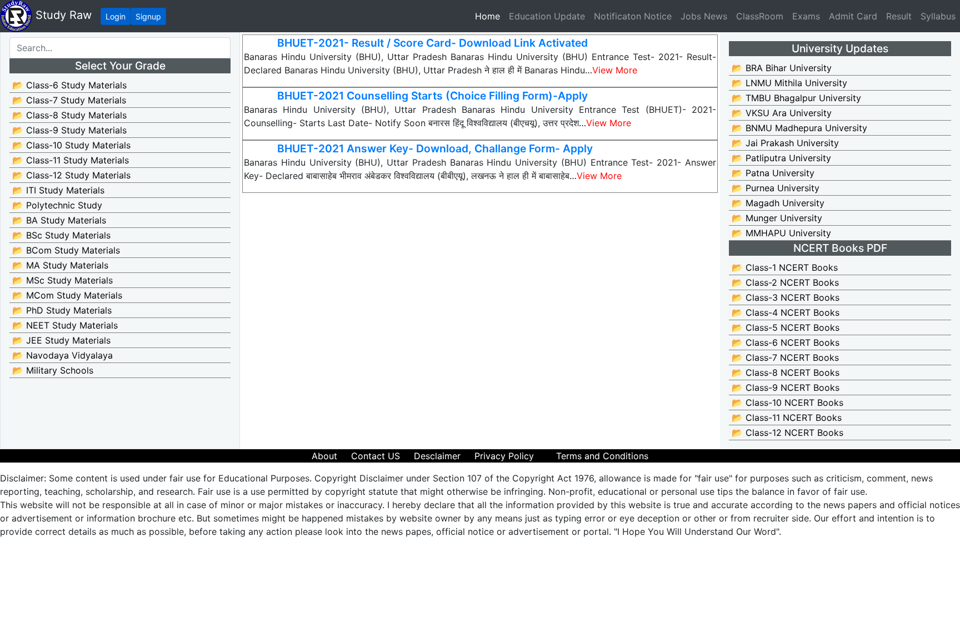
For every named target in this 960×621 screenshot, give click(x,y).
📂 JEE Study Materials (61, 340)
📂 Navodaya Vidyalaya (62, 355)
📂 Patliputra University (781, 157)
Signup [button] (148, 16)
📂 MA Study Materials (60, 265)
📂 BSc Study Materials (61, 235)
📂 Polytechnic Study (57, 205)
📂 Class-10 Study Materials (71, 145)
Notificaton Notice (633, 16)
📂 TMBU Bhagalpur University (796, 97)
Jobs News (704, 16)
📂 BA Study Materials (59, 220)
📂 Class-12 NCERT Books (787, 432)
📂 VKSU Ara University (782, 112)
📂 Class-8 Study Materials (69, 115)
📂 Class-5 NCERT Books (785, 327)
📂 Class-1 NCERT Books (785, 267)
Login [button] (116, 16)
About (324, 455)
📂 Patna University (773, 172)
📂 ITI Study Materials (58, 190)
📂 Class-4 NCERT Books (785, 312)
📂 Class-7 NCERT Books (785, 357)
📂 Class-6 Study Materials (69, 85)
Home (489, 16)
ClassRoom (759, 16)
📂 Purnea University (775, 187)
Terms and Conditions (602, 455)
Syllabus (938, 16)
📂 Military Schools (52, 370)
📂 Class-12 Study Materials (71, 175)
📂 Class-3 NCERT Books (785, 297)
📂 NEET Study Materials (65, 325)
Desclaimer (437, 455)
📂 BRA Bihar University (782, 67)
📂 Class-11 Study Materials (70, 160)
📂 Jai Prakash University (785, 142)
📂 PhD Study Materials (62, 310)
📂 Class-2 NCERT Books (785, 282)
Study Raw (62, 15)
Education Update (547, 16)
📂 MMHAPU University (781, 233)
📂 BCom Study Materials (66, 250)
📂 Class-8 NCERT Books (785, 372)
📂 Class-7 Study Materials (69, 100)
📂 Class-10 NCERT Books (787, 402)
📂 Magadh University (778, 202)
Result (899, 16)
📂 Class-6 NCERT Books (785, 342)
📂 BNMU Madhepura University (799, 127)
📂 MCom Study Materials (67, 295)
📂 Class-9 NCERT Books (785, 387)
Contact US (375, 455)
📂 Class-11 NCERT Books (787, 417)
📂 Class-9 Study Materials (69, 130)
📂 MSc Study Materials (62, 280)
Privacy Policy (504, 455)
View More (614, 70)
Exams (806, 16)
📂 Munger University (777, 217)
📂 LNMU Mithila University (789, 82)
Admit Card (853, 16)
